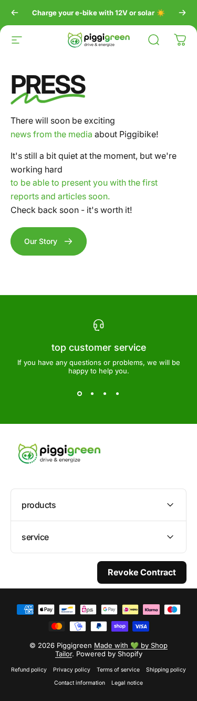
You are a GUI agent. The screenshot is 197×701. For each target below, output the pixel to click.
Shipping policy (166, 669)
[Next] (182, 12)
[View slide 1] (80, 394)
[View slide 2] (92, 394)
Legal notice (127, 682)
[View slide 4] (117, 394)
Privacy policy (71, 669)
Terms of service (118, 669)
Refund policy (29, 669)
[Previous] (14, 12)
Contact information (79, 682)
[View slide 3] (105, 394)
